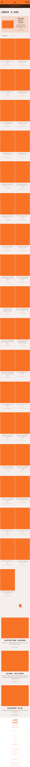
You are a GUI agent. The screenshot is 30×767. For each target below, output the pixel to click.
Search (15, 736)
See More (15, 647)
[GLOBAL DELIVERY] (15, 661)
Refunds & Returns (15, 753)
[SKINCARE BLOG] (15, 695)
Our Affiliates (15, 740)
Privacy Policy (15, 751)
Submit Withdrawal (15, 744)
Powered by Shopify (15, 765)
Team (15, 742)
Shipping (15, 755)
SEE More (15, 715)
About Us (15, 738)
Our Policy (15, 681)
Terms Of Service (15, 749)
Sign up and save (14, 731)
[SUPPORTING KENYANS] (15, 628)
